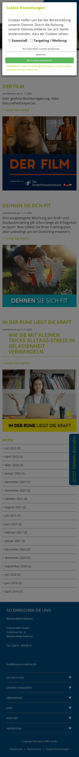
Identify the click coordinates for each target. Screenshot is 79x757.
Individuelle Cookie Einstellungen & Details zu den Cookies (39, 66)
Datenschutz (15, 69)
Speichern (41, 54)
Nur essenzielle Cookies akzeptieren (41, 48)
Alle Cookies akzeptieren (39, 60)
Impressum (31, 69)
